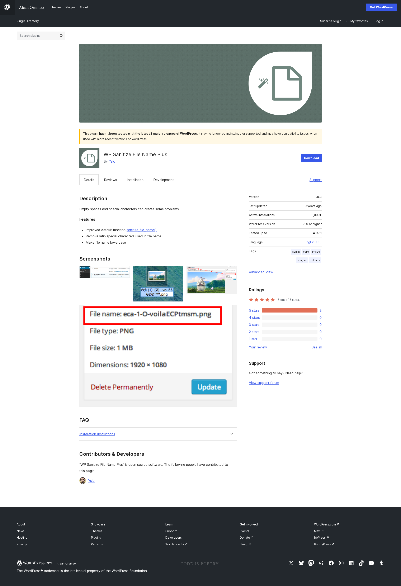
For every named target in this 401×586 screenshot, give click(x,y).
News (20, 531)
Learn (169, 524)
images (302, 260)
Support (316, 180)
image (316, 251)
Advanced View (261, 272)
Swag (245, 544)
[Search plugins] (61, 36)
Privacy (22, 544)
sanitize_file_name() (142, 230)
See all (317, 347)
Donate (247, 537)
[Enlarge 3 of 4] (231, 272)
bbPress (321, 537)
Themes (96, 531)
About (21, 524)
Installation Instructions (97, 434)
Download (311, 158)
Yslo (112, 161)
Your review (258, 347)
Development (163, 180)
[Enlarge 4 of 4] (231, 311)
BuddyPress (324, 544)
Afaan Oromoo (66, 563)
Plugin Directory (28, 21)
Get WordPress (381, 7)
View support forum (264, 383)
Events (244, 531)
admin (296, 251)
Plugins (96, 537)
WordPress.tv (176, 544)
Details (89, 180)
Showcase (98, 524)
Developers (173, 537)
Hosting (22, 537)
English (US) (313, 242)
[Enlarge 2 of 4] (177, 272)
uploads (315, 260)
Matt (319, 531)
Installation (135, 180)
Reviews (110, 180)
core (306, 251)
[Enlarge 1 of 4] (124, 272)
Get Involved (249, 524)
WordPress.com (326, 524)
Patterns (97, 544)
